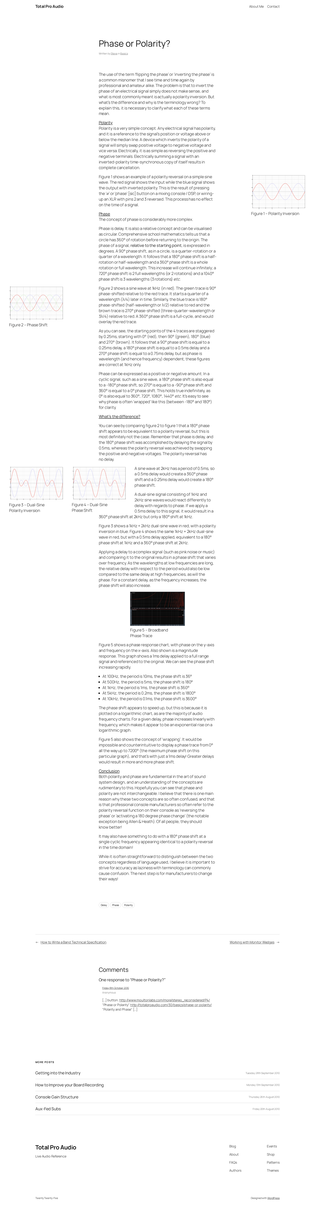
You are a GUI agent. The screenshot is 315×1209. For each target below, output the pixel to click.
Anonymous (109, 992)
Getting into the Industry (58, 1073)
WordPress (273, 1198)
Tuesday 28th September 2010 (263, 1073)
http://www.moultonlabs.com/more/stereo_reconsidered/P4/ (164, 1000)
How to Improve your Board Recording (69, 1085)
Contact (273, 6)
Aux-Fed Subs (48, 1109)
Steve (114, 53)
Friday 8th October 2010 (115, 988)
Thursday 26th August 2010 (264, 1097)
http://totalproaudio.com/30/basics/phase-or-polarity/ (171, 1005)
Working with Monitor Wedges (252, 942)
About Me (256, 6)
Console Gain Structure (56, 1097)
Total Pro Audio (49, 6)
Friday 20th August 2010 (266, 1109)
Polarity (128, 905)
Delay (104, 905)
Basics (124, 53)
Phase (115, 905)
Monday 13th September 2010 (263, 1085)
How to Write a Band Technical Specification (73, 942)
